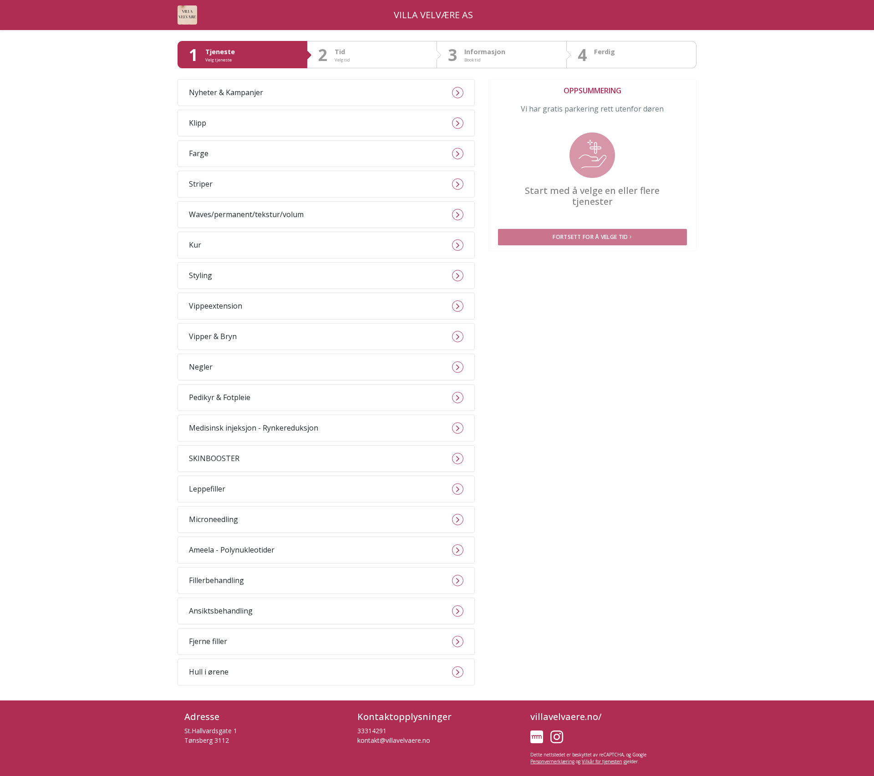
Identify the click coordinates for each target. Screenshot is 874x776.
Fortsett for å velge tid (590, 237)
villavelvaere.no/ (566, 716)
